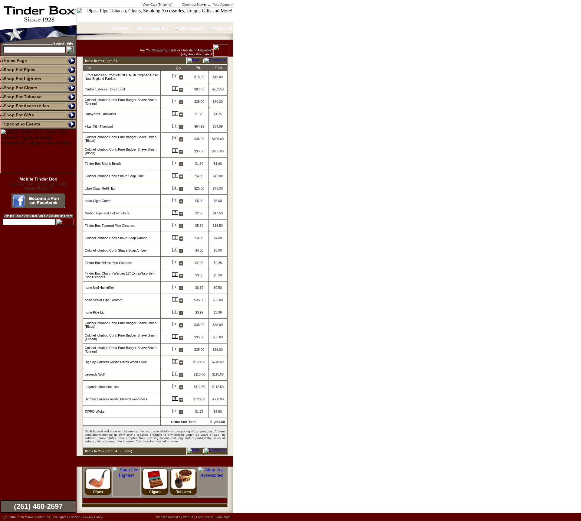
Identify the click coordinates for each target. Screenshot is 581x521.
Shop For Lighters (22, 78)
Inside (172, 50)
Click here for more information (157, 441)
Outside (187, 50)
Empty (126, 451)
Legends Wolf (95, 374)
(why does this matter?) (197, 54)
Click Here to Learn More (213, 517)
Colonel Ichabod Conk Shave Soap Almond (116, 238)
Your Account (222, 4)
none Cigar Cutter (98, 201)
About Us (120, 28)
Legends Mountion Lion (102, 387)
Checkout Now (192, 4)
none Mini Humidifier (99, 287)
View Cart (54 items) (157, 4)
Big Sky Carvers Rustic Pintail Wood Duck (116, 362)
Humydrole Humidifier (100, 114)
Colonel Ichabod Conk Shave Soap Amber (115, 250)
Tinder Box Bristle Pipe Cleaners (108, 263)
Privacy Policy (92, 517)
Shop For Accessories (26, 105)
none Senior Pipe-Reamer (104, 300)
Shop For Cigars (20, 87)
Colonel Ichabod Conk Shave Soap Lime (114, 176)
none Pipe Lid (94, 312)
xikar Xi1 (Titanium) (99, 126)
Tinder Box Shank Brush (103, 163)
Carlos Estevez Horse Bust (105, 89)
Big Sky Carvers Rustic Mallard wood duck (116, 399)
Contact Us (222, 28)
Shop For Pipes (19, 69)
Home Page (15, 60)
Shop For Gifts (19, 114)
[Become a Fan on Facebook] (38, 206)
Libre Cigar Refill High (100, 188)
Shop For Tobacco (23, 96)
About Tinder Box (153, 28)
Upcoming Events (22, 124)
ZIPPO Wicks (95, 411)
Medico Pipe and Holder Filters (107, 213)
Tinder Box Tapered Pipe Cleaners (110, 225)
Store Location (190, 28)
